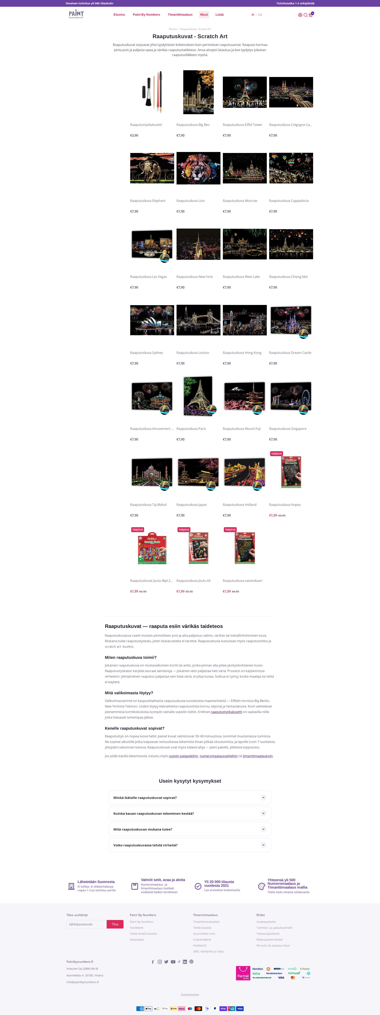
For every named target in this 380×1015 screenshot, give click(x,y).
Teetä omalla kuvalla (143, 933)
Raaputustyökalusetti (146, 124)
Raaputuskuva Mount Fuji (242, 428)
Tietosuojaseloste (267, 933)
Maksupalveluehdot (269, 939)
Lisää (220, 14)
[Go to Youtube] (173, 962)
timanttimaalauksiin (258, 756)
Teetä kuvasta (202, 928)
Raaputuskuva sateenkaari (242, 580)
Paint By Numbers (146, 14)
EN (260, 15)
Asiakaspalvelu (266, 922)
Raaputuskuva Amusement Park (152, 428)
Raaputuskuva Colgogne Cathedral (291, 124)
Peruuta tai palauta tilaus (273, 945)
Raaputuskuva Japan (192, 504)
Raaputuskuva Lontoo (193, 352)
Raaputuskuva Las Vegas (148, 276)
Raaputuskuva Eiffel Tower (242, 124)
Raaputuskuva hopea (285, 504)
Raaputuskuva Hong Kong (242, 352)
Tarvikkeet (136, 928)
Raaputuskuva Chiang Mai (288, 276)
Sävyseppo (137, 939)
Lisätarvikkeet (202, 939)
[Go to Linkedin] (185, 962)
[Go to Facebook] (154, 962)
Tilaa (115, 924)
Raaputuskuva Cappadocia (289, 200)
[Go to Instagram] (160, 962)
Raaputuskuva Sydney (146, 352)
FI (253, 15)
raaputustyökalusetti (226, 712)
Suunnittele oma (204, 933)
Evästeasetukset (190, 994)
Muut (204, 14)
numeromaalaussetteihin (219, 756)
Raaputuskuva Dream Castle (290, 352)
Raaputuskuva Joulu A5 (194, 580)
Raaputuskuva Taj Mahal (148, 504)
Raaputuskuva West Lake (241, 276)
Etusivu (119, 14)
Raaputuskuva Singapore (287, 428)
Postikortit (199, 945)
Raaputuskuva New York (195, 276)
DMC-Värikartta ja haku (208, 951)
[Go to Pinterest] (191, 962)
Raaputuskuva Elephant (147, 200)
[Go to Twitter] (166, 962)
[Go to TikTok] (179, 962)
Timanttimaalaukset (206, 922)
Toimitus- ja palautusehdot (274, 928)
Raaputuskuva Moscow (240, 200)
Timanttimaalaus (180, 14)
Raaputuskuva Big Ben (193, 124)
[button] (300, 14)
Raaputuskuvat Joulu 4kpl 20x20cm (152, 580)
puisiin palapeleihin (183, 756)
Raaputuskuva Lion (191, 200)
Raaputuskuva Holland (239, 504)
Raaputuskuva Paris (191, 428)
